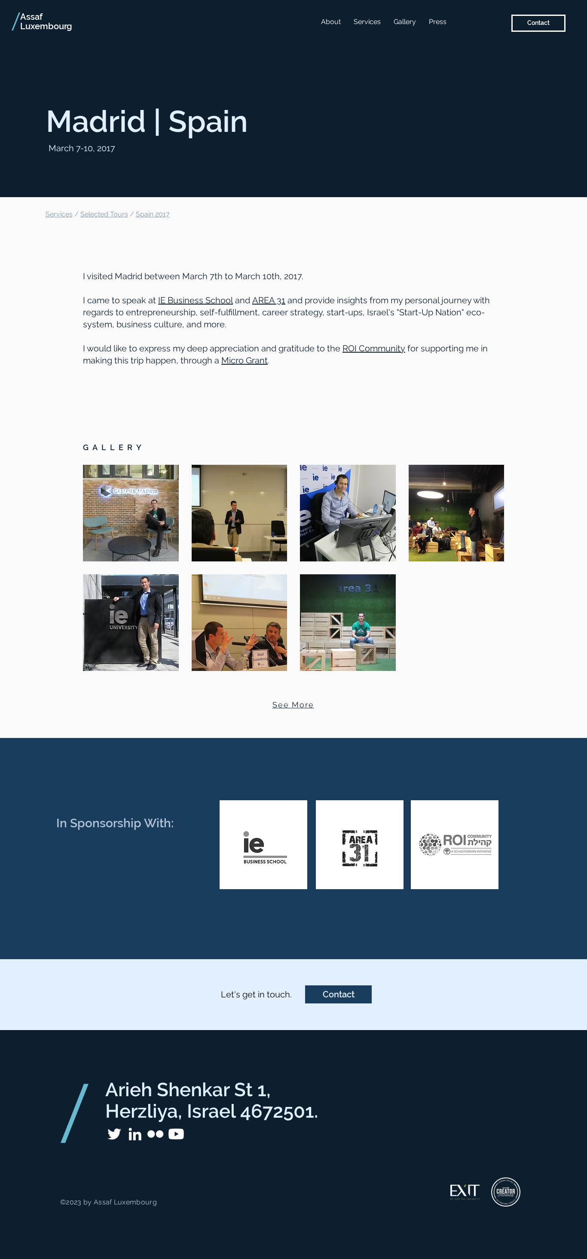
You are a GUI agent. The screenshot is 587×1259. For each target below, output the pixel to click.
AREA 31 (268, 300)
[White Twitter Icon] (114, 1134)
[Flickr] (156, 1134)
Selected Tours (104, 214)
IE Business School (195, 300)
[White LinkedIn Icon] (135, 1134)
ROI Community (373, 348)
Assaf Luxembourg (46, 21)
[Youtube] (176, 1134)
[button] (131, 513)
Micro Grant (244, 360)
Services (59, 214)
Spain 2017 (153, 214)
